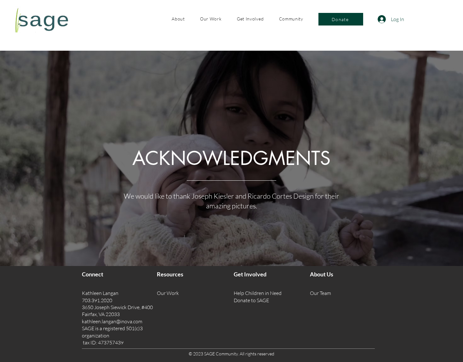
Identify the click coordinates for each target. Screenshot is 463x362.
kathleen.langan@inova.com (112, 321)
